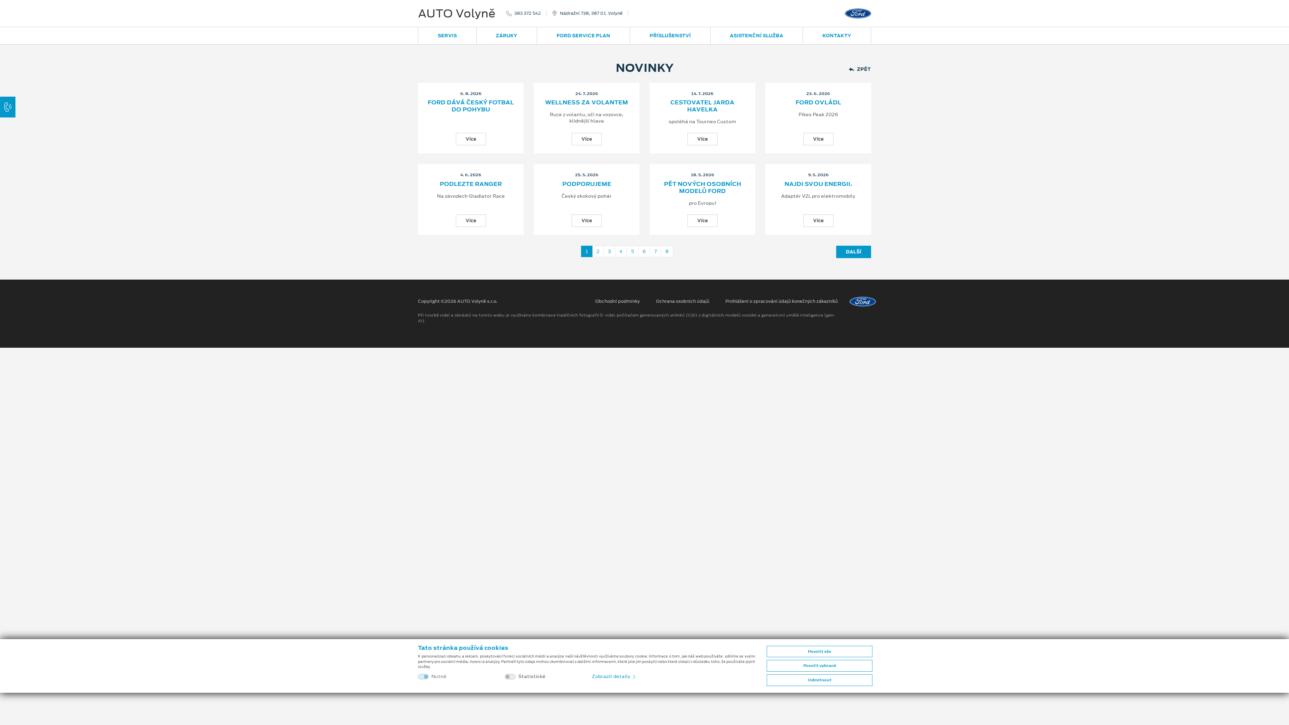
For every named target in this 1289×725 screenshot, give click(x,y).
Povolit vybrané (819, 665)
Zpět (864, 69)
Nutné (438, 676)
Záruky (506, 35)
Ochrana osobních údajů (682, 301)
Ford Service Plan (583, 35)
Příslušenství (670, 35)
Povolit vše (819, 651)
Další (853, 251)
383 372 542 (527, 13)
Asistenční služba (756, 35)
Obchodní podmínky (617, 301)
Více (471, 139)
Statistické (531, 676)
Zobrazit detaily (611, 676)
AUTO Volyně (456, 13)
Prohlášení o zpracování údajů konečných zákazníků (781, 301)
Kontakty (836, 35)
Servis (447, 35)
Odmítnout (819, 680)
